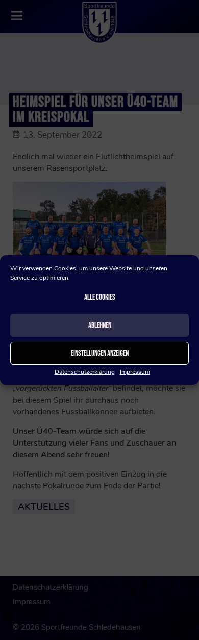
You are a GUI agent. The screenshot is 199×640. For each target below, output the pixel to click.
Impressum (135, 371)
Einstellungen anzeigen (100, 353)
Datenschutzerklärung (85, 371)
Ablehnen (99, 325)
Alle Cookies (99, 297)
